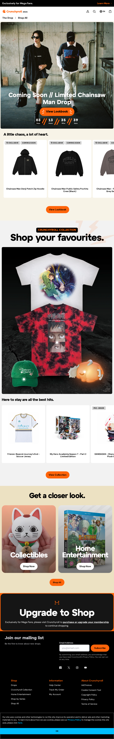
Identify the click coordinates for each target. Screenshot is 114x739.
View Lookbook (57, 111)
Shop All (22, 18)
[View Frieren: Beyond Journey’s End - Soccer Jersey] (23, 428)
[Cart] (110, 11)
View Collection (57, 474)
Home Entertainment (21, 694)
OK (57, 731)
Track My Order (56, 689)
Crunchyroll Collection (21, 689)
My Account (55, 694)
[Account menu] (87, 11)
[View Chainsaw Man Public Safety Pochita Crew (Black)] (69, 162)
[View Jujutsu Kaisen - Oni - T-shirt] (57, 342)
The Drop (7, 18)
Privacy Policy (88, 699)
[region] (59, 169)
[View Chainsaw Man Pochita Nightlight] (84, 372)
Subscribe (100, 648)
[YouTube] (85, 667)
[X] (68, 667)
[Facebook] (60, 667)
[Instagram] (77, 667)
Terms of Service (89, 704)
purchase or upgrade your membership (86, 622)
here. (20, 723)
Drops (14, 685)
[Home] (15, 11)
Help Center (55, 685)
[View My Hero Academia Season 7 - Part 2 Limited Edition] (68, 428)
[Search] (94, 11)
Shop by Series (18, 699)
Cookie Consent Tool (91, 690)
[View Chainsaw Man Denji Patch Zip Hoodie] (25, 162)
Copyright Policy (89, 694)
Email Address (66, 643)
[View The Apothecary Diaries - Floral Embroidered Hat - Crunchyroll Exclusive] (24, 379)
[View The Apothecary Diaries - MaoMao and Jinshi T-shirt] (57, 276)
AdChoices (86, 685)
